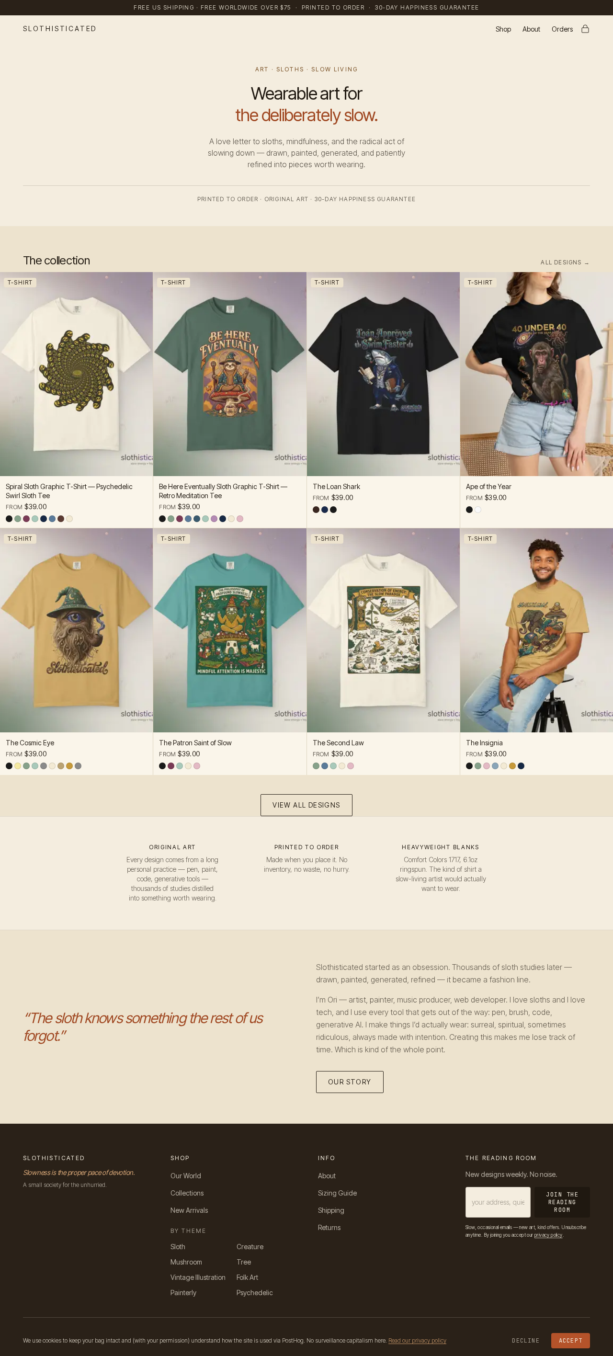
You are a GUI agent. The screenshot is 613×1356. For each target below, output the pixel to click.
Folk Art (247, 1277)
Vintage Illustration (198, 1277)
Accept (570, 1341)
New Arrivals (189, 1210)
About (531, 29)
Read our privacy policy (417, 1340)
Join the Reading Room (562, 1202)
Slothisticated (60, 28)
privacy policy (548, 1235)
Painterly (183, 1292)
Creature (250, 1246)
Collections (187, 1193)
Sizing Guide (337, 1193)
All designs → (565, 262)
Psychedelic (255, 1292)
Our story (350, 1082)
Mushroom (186, 1262)
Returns (329, 1227)
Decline (525, 1341)
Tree (244, 1262)
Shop (503, 29)
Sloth (177, 1246)
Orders (562, 29)
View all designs (306, 805)
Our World (185, 1176)
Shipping (331, 1210)
